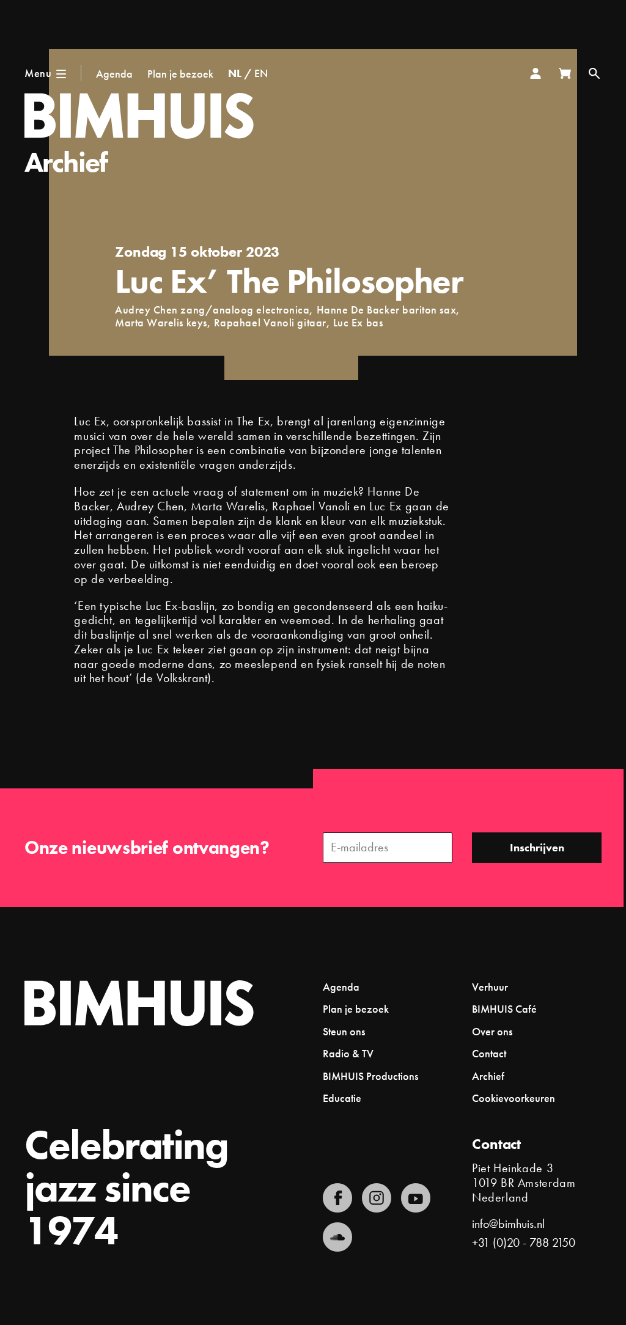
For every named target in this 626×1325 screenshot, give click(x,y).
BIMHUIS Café (504, 1009)
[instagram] (376, 1198)
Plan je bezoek (180, 74)
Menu (37, 73)
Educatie (342, 1098)
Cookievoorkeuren (513, 1098)
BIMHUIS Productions (370, 1076)
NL (234, 73)
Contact (489, 1053)
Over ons (492, 1031)
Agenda (114, 74)
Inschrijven (537, 847)
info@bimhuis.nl (508, 1223)
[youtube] (415, 1198)
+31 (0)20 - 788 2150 (523, 1242)
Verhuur (490, 987)
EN (261, 73)
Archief (65, 162)
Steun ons (344, 1031)
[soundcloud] (337, 1237)
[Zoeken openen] (594, 73)
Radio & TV (348, 1053)
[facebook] (337, 1198)
